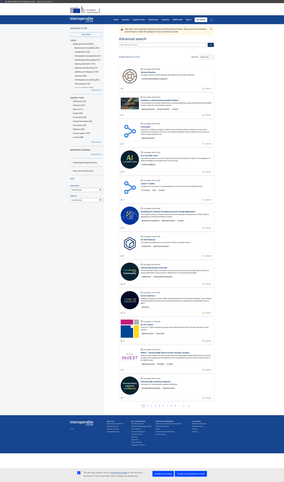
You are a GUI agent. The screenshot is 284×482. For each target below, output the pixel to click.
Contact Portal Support (138, 431)
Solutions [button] (125, 20)
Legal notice (134, 439)
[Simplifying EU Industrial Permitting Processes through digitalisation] (166, 218)
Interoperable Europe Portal (115, 423)
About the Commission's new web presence (168, 423)
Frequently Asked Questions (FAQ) (141, 426)
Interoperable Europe (113, 431)
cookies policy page (118, 472)
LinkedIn (194, 431)
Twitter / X (195, 429)
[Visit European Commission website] (86, 9)
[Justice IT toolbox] (166, 190)
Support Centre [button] (139, 20)
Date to (73, 196)
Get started (200, 20)
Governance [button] (153, 20)
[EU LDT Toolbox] (166, 331)
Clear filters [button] (86, 34)
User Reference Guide (137, 423)
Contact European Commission (165, 431)
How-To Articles (135, 429)
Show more (95, 90)
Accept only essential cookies (191, 474)
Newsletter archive (197, 426)
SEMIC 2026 (177, 20)
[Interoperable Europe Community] (166, 274)
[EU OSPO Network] (166, 246)
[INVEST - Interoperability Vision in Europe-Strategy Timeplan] (166, 359)
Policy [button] (115, 20)
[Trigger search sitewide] (211, 45)
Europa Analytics (161, 434)
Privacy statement (136, 442)
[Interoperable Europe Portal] (81, 19)
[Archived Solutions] (166, 78)
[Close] (211, 29)
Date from (74, 185)
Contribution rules (136, 434)
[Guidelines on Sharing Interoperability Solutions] (166, 105)
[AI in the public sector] (166, 162)
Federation (134, 437)
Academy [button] (165, 20)
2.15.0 (72, 429)
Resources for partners (162, 426)
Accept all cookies (163, 474)
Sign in (188, 20)
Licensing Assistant (112, 426)
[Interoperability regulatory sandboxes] (166, 388)
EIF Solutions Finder (113, 429)
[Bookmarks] (211, 19)
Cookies (158, 429)
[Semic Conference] (166, 302)
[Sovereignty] (166, 133)
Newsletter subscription (199, 423)
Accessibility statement (138, 445)
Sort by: (194, 57)
